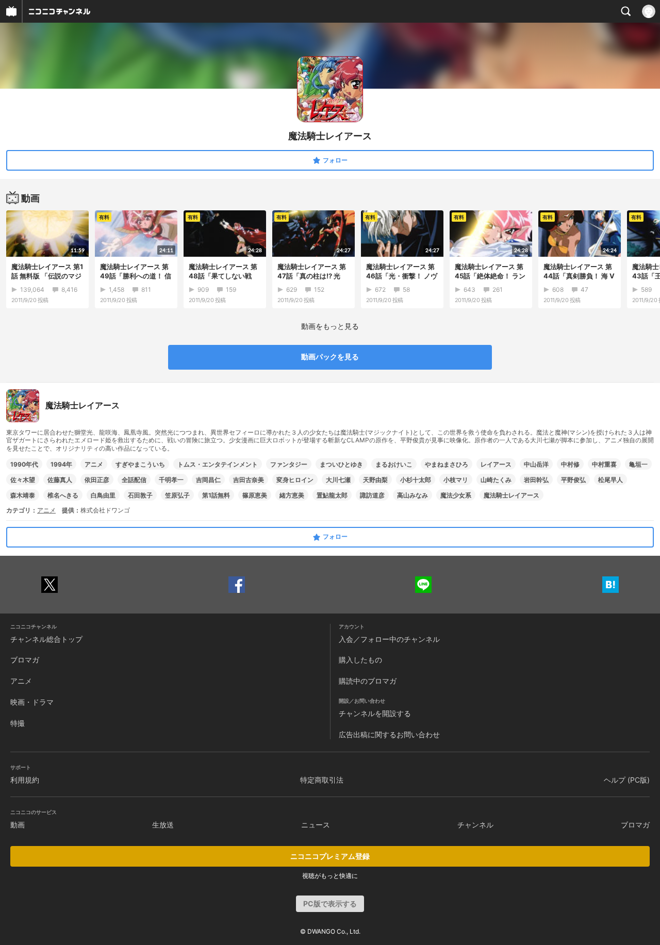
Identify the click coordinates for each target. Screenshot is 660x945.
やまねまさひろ (446, 464)
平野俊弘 (573, 480)
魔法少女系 (455, 495)
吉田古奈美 (248, 480)
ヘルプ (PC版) (627, 779)
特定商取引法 (321, 779)
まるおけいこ (393, 464)
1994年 (61, 464)
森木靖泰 (22, 495)
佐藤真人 (59, 480)
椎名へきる (62, 495)
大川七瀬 (338, 480)
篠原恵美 (254, 495)
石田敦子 (140, 495)
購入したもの (360, 659)
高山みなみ (412, 495)
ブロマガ (24, 659)
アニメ (94, 464)
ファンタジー (288, 464)
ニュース (315, 824)
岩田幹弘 (536, 480)
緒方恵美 (291, 495)
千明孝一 (171, 480)
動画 (17, 824)
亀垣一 (638, 464)
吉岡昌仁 (208, 480)
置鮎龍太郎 (332, 495)
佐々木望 (22, 480)
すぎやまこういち (140, 464)
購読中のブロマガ (368, 680)
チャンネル (475, 824)
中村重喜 (604, 464)
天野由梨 (375, 480)
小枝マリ (455, 480)
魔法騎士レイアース (511, 495)
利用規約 (24, 779)
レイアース (496, 464)
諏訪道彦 (372, 495)
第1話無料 (216, 495)
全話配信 (134, 480)
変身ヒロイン (295, 480)
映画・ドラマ (32, 702)
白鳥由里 (103, 495)
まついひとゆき (341, 464)
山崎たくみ (496, 480)
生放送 (163, 824)
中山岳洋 (536, 464)
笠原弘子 (177, 495)
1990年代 (24, 464)
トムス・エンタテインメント (217, 464)
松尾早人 (610, 480)
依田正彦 (97, 480)
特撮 (17, 723)
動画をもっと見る (330, 326)
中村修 (570, 464)
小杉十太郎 (415, 480)
